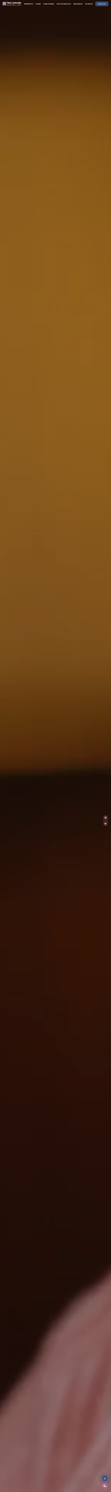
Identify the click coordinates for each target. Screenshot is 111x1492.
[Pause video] (105, 817)
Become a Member (16, 846)
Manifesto (28, 4)
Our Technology (63, 4)
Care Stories (48, 4)
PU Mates (89, 4)
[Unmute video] (105, 823)
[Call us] (105, 1486)
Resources (78, 4)
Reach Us (102, 4)
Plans (38, 4)
